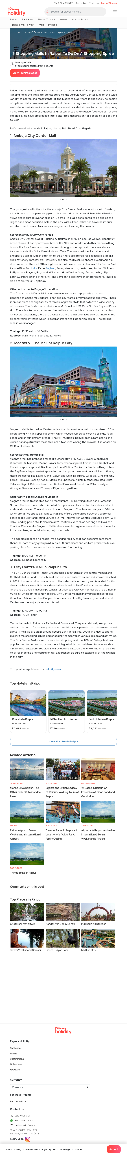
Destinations (17, 1058)
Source (64, 199)
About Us (15, 1069)
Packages (27, 19)
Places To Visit (46, 19)
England (50, 268)
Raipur (14, 19)
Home (19, 32)
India (34, 268)
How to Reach (80, 19)
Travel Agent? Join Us (87, 3)
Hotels (64, 19)
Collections (16, 1064)
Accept (113, 1149)
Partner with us (18, 1101)
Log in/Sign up (109, 3)
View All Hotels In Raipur (63, 741)
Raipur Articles (41, 32)
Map (41, 24)
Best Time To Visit (23, 24)
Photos (52, 24)
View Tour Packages (25, 73)
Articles (28, 32)
